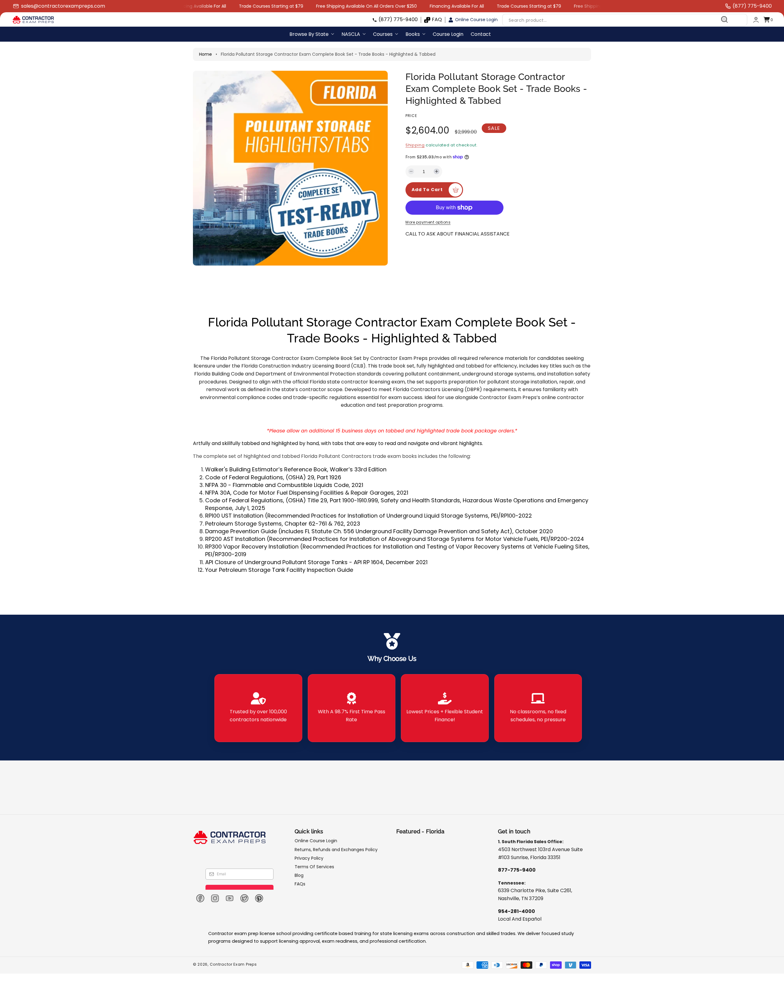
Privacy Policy (309, 858)
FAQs (300, 884)
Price (411, 115)
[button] (768, 20)
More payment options (427, 222)
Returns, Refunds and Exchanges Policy (336, 850)
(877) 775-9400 (398, 19)
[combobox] (617, 20)
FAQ (437, 19)
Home (205, 54)
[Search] (724, 19)
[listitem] (258, 708)
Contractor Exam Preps (233, 964)
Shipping (415, 145)
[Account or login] (756, 20)
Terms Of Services (314, 867)
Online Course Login (476, 20)
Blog (299, 875)
